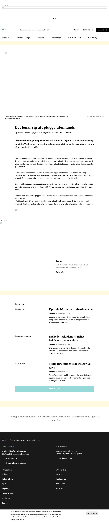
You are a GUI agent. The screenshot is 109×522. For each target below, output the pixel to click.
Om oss (76, 30)
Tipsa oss (59, 489)
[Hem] (10, 30)
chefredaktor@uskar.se (16, 463)
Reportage (56, 38)
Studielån (73, 265)
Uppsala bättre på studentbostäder (71, 309)
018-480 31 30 (12, 459)
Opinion (40, 38)
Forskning (92, 38)
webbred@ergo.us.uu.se (33, 133)
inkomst (64, 265)
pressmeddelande (71, 178)
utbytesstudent (62, 268)
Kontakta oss (88, 30)
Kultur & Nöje (23, 38)
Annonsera (102, 30)
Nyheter (5, 38)
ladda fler (54, 389)
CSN (57, 265)
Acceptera (92, 513)
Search (105, 37)
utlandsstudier (75, 268)
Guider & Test (74, 38)
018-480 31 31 (66, 458)
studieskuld (83, 265)
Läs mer (64, 323)
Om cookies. (20, 519)
